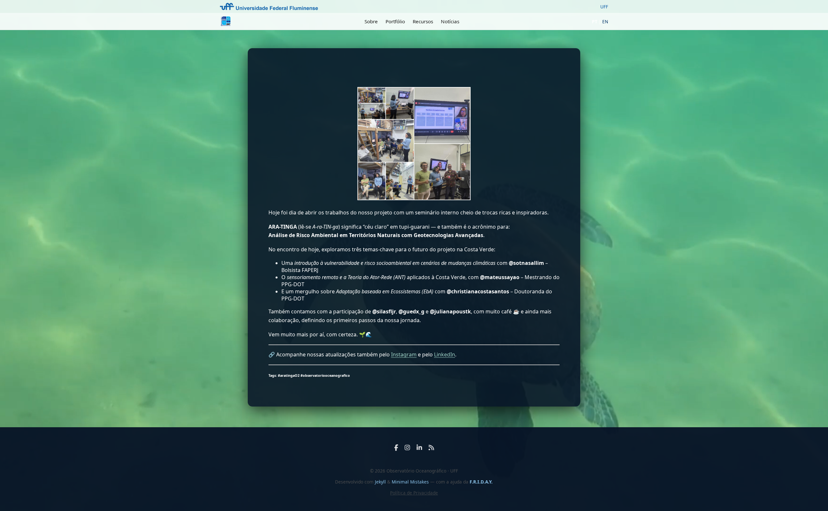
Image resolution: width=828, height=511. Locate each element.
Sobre (371, 21)
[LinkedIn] (419, 447)
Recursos (423, 21)
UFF (604, 7)
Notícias (450, 21)
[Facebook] (396, 447)
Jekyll (380, 482)
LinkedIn (444, 354)
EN (605, 21)
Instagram (404, 354)
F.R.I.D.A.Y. (481, 482)
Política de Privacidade (414, 493)
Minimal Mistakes (411, 482)
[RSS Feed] (431, 447)
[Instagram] (407, 447)
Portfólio (395, 21)
